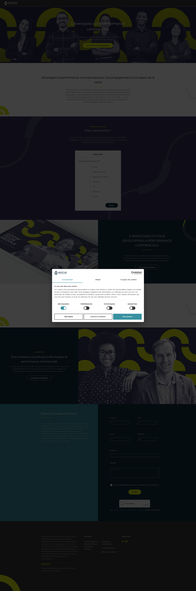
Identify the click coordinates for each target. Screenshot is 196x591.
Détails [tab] (98, 279)
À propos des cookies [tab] (129, 279)
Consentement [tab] (67, 279)
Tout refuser (68, 316)
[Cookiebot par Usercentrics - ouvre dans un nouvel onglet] (133, 272)
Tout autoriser (127, 316)
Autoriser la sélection (98, 316)
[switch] (86, 308)
